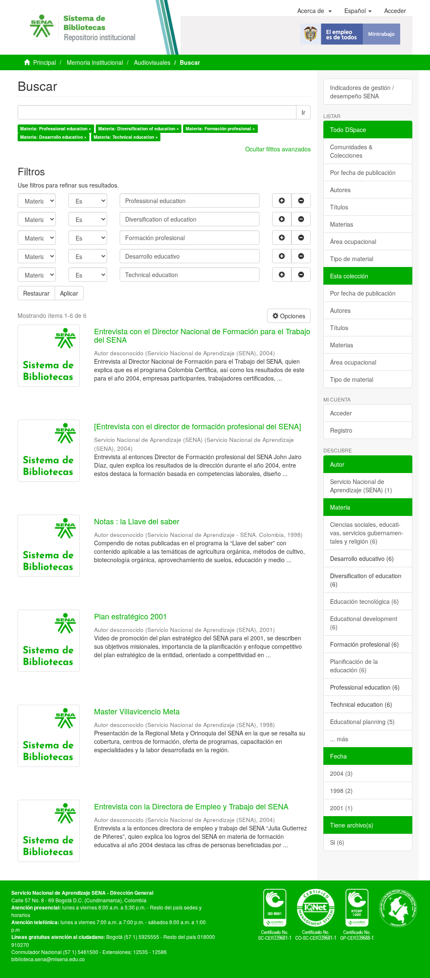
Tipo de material (351, 258)
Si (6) (337, 842)
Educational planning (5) (362, 721)
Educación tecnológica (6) (364, 601)
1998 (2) (341, 790)
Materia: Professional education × (55, 128)
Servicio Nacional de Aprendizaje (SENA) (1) (361, 485)
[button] (314, 10)
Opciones (291, 316)
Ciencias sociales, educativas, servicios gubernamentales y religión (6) (367, 532)
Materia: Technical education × (126, 137)
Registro (341, 430)
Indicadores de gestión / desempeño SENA (362, 91)
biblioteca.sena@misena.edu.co (48, 958)
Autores (340, 189)
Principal (44, 62)
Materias (341, 224)
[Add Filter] (281, 200)
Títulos (339, 207)
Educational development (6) (363, 622)
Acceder (341, 413)
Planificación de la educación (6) (354, 665)
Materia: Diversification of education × (138, 128)
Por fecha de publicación (363, 172)
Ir (303, 112)
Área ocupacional (353, 241)
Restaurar (36, 293)
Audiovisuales (152, 62)
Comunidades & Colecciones (351, 151)
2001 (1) (341, 808)
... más (339, 739)
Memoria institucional (95, 62)
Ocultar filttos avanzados (278, 149)
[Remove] (301, 200)
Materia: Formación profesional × (220, 128)
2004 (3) (341, 773)
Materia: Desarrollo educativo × (53, 137)
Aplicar (69, 293)
